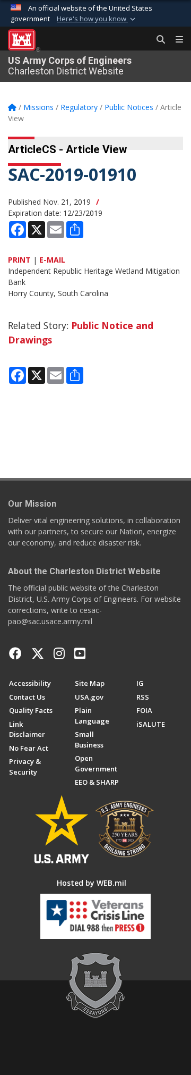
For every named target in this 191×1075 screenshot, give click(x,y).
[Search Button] (157, 40)
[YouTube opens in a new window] (79, 653)
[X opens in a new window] (37, 653)
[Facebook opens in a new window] (15, 653)
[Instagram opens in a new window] (59, 653)
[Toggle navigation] (175, 40)
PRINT (19, 260)
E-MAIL (52, 260)
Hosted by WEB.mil (91, 883)
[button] (97, 19)
